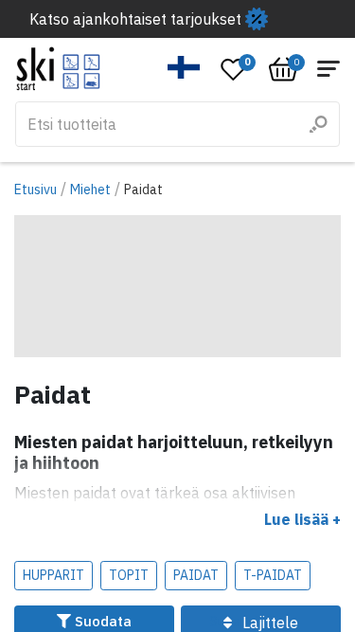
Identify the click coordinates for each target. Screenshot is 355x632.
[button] (184, 67)
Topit (129, 575)
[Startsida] (58, 68)
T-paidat (272, 575)
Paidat (196, 575)
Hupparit (53, 575)
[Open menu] (328, 69)
